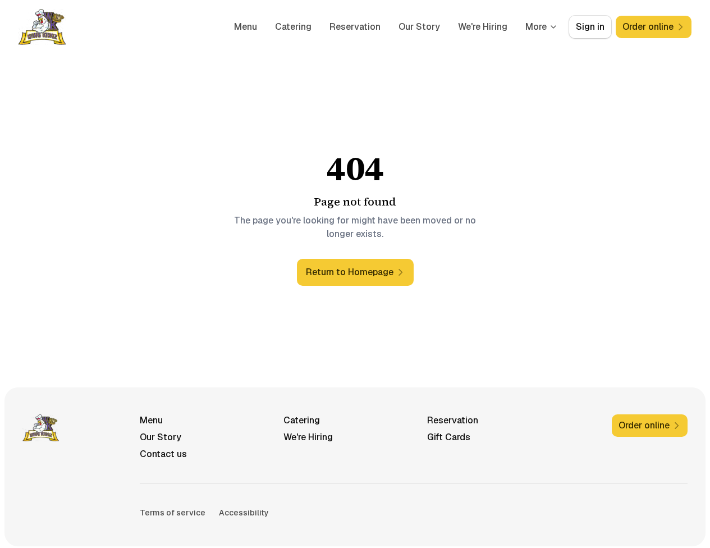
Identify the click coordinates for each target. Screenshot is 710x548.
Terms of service (172, 513)
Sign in (590, 27)
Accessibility (244, 513)
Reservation (355, 27)
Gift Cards (448, 437)
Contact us (163, 454)
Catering (293, 27)
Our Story (419, 27)
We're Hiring (482, 27)
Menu (245, 27)
